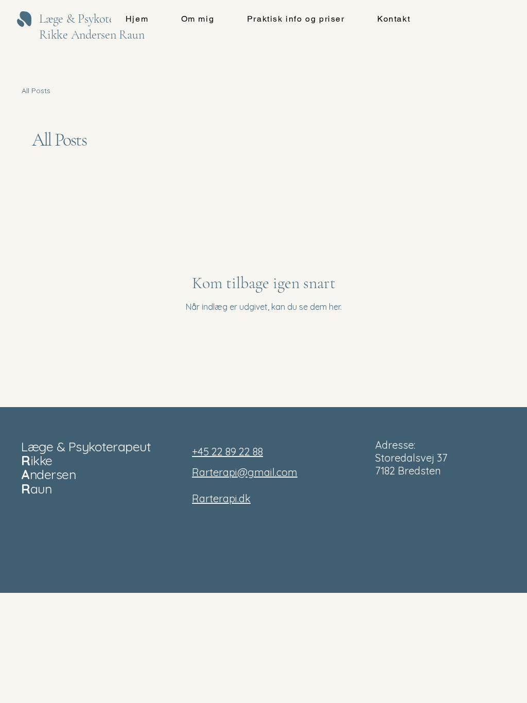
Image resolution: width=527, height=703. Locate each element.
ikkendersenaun (48, 474)
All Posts (36, 90)
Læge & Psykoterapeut (85, 446)
